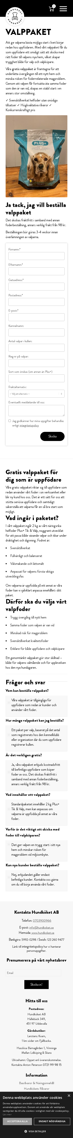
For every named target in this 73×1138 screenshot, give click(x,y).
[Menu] (61, 8)
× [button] (68, 1095)
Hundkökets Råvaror (36, 1088)
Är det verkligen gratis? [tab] (24, 755)
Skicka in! (36, 984)
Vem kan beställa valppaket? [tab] (27, 690)
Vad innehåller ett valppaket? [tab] (28, 794)
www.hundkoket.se (42, 932)
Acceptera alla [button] (17, 1121)
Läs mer (7, 1114)
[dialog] (36, 1115)
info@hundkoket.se (41, 927)
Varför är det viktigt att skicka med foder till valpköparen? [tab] (33, 832)
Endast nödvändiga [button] (52, 1121)
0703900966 (42, 920)
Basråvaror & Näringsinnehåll (36, 1083)
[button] (36, 1131)
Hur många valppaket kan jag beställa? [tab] (35, 720)
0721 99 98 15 (52, 1064)
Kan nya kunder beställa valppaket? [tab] (32, 865)
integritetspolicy (29, 425)
